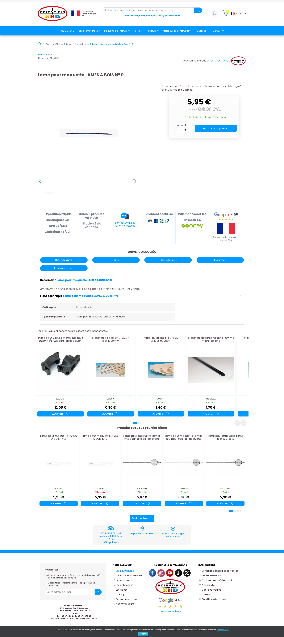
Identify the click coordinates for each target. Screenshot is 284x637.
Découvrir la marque (194, 60)
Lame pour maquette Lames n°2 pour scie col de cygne (183, 437)
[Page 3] (238, 511)
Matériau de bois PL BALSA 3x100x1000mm (161, 339)
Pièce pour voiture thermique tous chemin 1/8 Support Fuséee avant (60, 339)
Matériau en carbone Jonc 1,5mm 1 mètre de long (211, 339)
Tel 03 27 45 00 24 (125, 226)
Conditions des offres (214, 599)
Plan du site (208, 585)
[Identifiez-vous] (215, 14)
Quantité (180, 125)
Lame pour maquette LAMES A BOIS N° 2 (100, 437)
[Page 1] (135, 423)
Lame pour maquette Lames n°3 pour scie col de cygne (142, 437)
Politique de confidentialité (216, 580)
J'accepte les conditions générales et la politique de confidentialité (71, 584)
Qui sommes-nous (126, 599)
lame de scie (45, 54)
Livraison (206, 594)
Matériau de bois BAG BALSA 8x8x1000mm (110, 339)
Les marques (123, 580)
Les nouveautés (125, 571)
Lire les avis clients (170, 611)
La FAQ (120, 594)
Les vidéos (122, 589)
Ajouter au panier (216, 128)
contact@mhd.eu (125, 223)
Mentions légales (211, 589)
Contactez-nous (211, 575)
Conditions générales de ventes (219, 571)
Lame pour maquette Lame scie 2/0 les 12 (225, 437)
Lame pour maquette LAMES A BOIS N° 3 (58, 437)
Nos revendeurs (125, 604)
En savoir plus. (223, 630)
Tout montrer (139, 518)
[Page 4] (240, 511)
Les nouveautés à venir (129, 575)
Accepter (142, 634)
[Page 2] (139, 423)
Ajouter (57, 413)
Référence (43, 58)
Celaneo (93, 618)
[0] (226, 14)
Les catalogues (124, 585)
